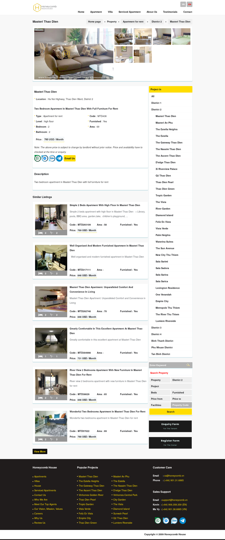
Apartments (40, 476)
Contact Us (40, 495)
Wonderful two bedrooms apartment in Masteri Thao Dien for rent (107, 411)
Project (155, 386)
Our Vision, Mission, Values (48, 508)
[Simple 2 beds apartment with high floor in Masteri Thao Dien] (51, 229)
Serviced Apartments (45, 490)
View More (40, 451)
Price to (176, 398)
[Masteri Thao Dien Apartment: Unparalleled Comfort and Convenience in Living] (51, 311)
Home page (94, 21)
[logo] (45, 11)
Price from (156, 398)
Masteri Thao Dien (180, 21)
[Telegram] (59, 160)
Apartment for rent (133, 21)
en (189, 4)
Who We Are (40, 499)
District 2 (157, 21)
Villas (37, 481)
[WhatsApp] (37, 160)
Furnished (178, 392)
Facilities (156, 405)
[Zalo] (52, 160)
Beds (154, 392)
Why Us (38, 518)
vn (183, 4)
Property (156, 380)
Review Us (39, 522)
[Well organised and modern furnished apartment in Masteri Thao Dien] (51, 269)
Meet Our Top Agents (45, 504)
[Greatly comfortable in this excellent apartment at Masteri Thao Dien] (51, 352)
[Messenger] (45, 160)
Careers (38, 513)
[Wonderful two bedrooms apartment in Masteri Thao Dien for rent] (51, 435)
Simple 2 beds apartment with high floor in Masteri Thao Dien (105, 205)
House (37, 485)
